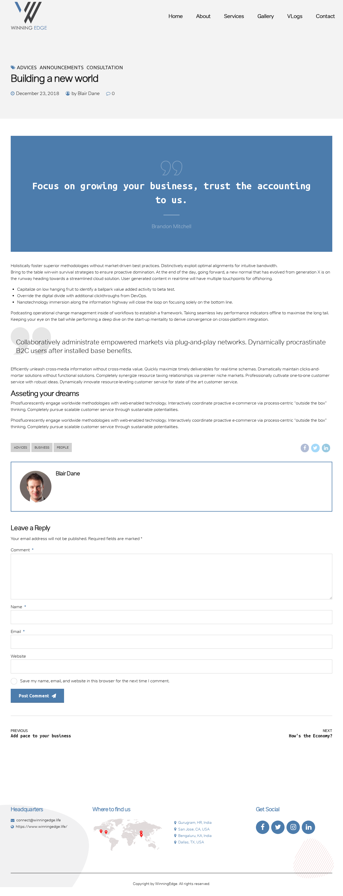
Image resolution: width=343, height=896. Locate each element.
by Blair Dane (86, 93)
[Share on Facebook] (305, 448)
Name (18, 606)
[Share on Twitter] (315, 448)
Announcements (62, 67)
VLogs (295, 16)
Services (234, 16)
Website (18, 656)
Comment (22, 549)
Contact (325, 16)
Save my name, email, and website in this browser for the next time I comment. (94, 680)
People (63, 447)
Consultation (105, 67)
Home (176, 16)
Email (18, 631)
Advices (27, 67)
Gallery (266, 16)
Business (42, 447)
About (203, 16)
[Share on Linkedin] (326, 448)
